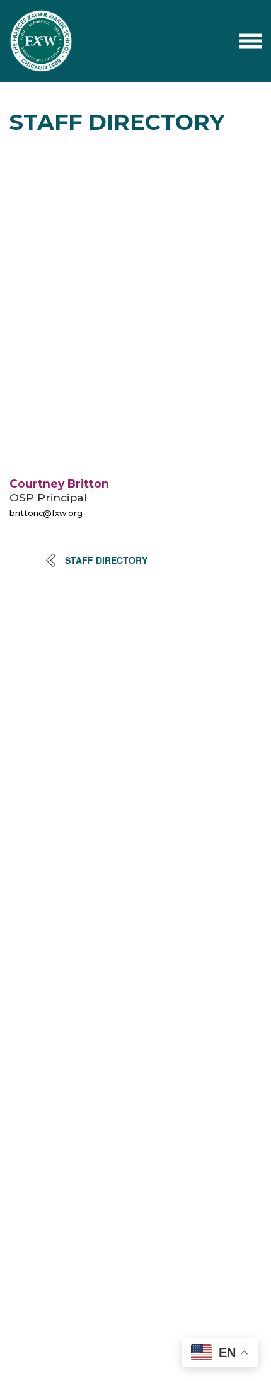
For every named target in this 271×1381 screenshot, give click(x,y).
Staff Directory (106, 560)
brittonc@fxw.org (46, 514)
